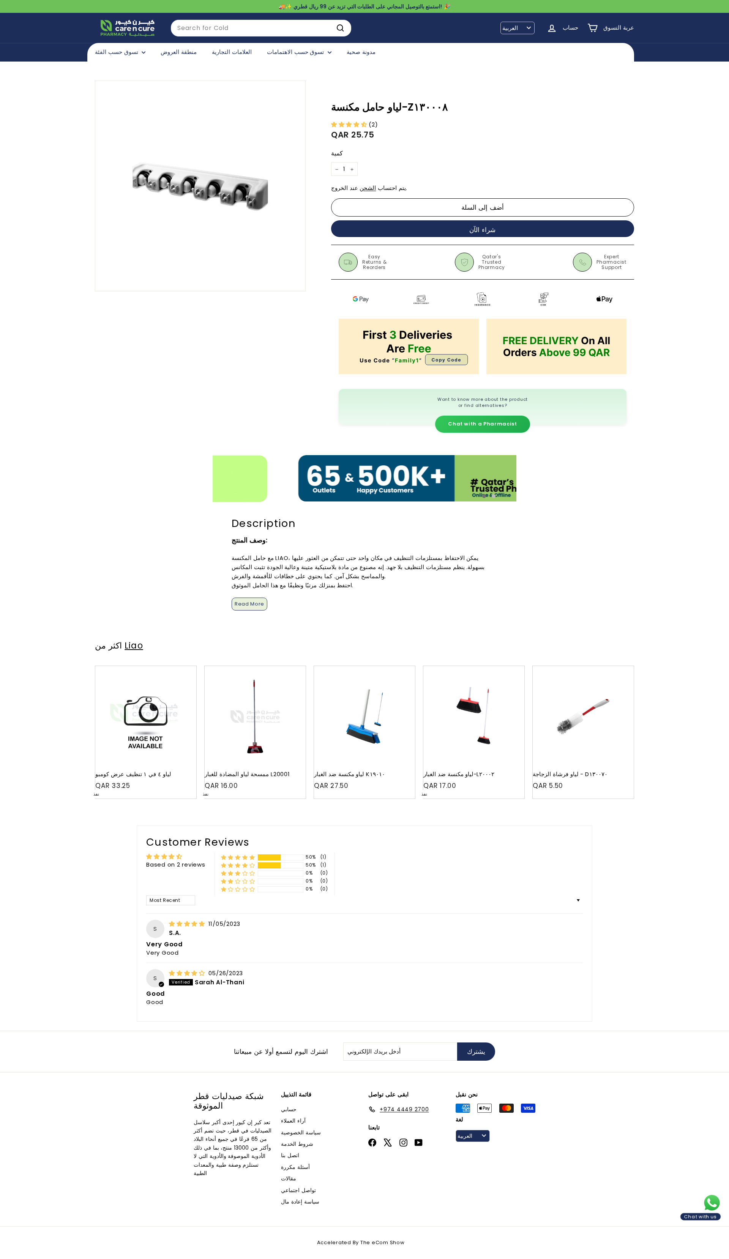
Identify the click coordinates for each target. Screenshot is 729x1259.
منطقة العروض (179, 52)
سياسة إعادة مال (300, 1201)
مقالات (288, 1178)
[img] (188, 924)
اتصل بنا (290, 1155)
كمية (337, 153)
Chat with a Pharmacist (482, 423)
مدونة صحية (361, 52)
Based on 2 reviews (175, 864)
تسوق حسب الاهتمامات (296, 52)
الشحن (368, 188)
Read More (249, 603)
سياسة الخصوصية (301, 1132)
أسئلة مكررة (295, 1167)
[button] (350, 124)
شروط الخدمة (297, 1144)
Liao (134, 645)
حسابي (289, 1109)
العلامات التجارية (232, 52)
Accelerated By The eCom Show (361, 1242)
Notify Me (183, 669)
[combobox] (261, 28)
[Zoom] (200, 186)
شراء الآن (482, 229)
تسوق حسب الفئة (117, 52)
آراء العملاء (293, 1121)
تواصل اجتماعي (298, 1190)
